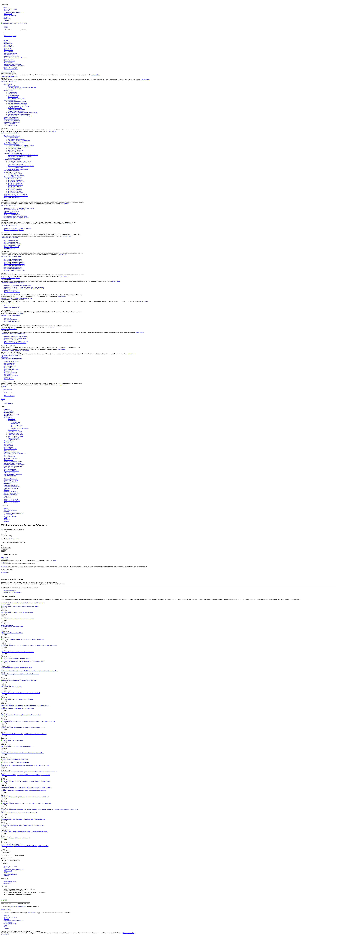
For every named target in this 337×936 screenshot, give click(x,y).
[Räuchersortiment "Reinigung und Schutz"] (13, 775)
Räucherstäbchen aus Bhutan (12, 170)
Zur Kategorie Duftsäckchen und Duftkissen (13, 333)
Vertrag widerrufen (6, 909)
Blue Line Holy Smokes (14, 148)
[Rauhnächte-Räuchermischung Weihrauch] (13, 797)
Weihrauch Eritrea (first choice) (28, 680)
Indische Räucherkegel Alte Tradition (14, 209)
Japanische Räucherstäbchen (12, 136)
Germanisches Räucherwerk (12, 120)
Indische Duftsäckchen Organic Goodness (16, 341)
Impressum (7, 18)
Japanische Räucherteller (11, 290)
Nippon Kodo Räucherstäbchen (16, 139)
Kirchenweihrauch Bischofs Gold (30, 693)
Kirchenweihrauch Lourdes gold (29, 606)
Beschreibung (4, 557)
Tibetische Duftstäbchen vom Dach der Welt (20, 161)
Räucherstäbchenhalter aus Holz (13, 259)
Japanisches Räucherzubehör (12, 307)
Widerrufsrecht (8, 14)
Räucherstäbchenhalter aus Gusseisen (14, 265)
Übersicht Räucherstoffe (11, 480)
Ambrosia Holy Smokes (14, 151)
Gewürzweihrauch (18, 740)
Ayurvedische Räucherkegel (12, 211)
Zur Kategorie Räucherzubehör (9, 303)
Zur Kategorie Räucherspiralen (9, 225)
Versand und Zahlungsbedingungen (14, 12)
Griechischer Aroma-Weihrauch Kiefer (34, 727)
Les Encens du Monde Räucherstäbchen (19, 140)
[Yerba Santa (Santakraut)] (8, 838)
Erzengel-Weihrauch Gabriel (26, 708)
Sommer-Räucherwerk (10, 125)
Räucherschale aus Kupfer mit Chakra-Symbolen (43, 771)
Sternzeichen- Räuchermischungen (17, 104)
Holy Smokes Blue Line (14, 178)
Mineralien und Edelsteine (11, 471)
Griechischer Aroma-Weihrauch (16, 98)
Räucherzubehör (8, 455)
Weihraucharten (8, 90)
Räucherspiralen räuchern (11, 375)
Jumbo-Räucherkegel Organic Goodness (15, 216)
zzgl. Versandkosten (13, 539)
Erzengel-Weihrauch (13, 95)
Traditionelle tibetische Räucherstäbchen (19, 163)
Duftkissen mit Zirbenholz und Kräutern (15, 343)
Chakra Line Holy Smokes (15, 158)
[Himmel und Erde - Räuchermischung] (12, 819)
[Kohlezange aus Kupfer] (8, 762)
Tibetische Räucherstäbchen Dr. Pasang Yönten (21, 166)
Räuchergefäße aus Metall (11, 247)
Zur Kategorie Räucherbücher (9, 329)
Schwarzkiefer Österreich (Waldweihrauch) (38, 781)
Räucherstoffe (8, 84)
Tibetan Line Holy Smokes (15, 164)
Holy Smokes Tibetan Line (15, 185)
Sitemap (6, 20)
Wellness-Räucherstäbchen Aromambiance (16, 196)
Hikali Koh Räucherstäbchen (16, 142)
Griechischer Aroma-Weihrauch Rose (33, 639)
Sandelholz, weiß (17, 686)
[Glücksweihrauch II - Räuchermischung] (13, 734)
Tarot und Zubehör (9, 472)
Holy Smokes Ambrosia (14, 186)
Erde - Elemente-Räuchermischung (31, 715)
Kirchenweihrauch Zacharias (26, 746)
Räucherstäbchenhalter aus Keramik (14, 262)
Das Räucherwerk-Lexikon (11, 414)
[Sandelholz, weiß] (6, 686)
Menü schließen (8, 403)
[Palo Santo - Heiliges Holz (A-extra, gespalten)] (15, 721)
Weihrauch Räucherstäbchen (12, 501)
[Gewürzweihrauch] (7, 740)
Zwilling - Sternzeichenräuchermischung (36, 831)
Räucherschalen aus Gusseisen (12, 243)
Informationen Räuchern (11, 482)
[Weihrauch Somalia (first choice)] (11, 674)
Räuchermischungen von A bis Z (17, 101)
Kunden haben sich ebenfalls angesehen (34, 603)
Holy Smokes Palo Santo (15, 188)
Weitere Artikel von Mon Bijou (12, 592)
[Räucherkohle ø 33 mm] (5, 633)
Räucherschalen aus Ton (11, 240)
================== (11, 477)
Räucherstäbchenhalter (10, 449)
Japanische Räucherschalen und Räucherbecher (17, 285)
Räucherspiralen (8, 374)
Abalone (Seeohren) (9, 248)
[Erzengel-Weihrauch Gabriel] (9, 708)
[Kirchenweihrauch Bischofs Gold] (11, 693)
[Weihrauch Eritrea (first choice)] (10, 680)
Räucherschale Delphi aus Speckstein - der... (45, 671)
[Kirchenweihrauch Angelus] (9, 612)
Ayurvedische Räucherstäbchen (13, 153)
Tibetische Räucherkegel (11, 213)
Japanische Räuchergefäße (11, 452)
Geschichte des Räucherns (11, 361)
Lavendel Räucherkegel (10, 494)
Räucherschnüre (8, 445)
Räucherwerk (8, 417)
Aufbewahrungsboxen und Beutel (13, 466)
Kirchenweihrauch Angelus (25, 612)
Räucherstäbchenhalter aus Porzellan (14, 264)
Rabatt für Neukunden (10, 9)
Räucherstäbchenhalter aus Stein (13, 260)
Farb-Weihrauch (12, 93)
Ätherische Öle (8, 377)
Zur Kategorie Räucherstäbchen (9, 133)
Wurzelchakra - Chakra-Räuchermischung (37, 765)
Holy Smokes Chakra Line (15, 180)
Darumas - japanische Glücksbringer (14, 464)
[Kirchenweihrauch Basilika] (9, 699)
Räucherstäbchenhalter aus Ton (13, 267)
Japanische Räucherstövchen (12, 292)
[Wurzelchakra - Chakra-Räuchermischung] (13, 765)
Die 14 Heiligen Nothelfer (15, 108)
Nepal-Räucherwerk (9, 123)
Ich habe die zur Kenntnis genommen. (21, 906)
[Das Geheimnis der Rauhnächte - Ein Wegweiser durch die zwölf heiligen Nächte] (26, 809)
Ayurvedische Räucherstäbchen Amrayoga (19, 156)
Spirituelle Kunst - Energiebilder (13, 474)
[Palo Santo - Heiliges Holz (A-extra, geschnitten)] (15, 645)
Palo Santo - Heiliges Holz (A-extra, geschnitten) (43, 645)
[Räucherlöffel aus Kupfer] (7, 759)
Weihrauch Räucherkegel (11, 502)
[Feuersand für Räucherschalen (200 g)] (12, 661)
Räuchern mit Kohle (9, 363)
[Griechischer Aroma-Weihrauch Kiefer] (12, 727)
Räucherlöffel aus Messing (24, 667)
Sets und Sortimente (9, 456)
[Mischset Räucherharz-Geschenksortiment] (13, 705)
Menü (5, 26)
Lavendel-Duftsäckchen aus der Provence (15, 338)
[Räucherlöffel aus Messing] (9, 667)
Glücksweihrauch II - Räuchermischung (36, 734)
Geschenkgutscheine (10, 475)
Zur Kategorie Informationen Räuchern (11, 358)
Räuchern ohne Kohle (10, 366)
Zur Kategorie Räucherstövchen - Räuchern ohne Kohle (16, 298)
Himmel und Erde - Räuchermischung (34, 819)
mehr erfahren (96, 75)
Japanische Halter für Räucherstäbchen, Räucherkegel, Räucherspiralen (24, 287)
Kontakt (6, 10)
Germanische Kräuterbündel (12, 122)
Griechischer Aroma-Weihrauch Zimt (33, 753)
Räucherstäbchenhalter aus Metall (13, 268)
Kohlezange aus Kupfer (22, 762)
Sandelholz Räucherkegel (11, 488)
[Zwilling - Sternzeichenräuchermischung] (13, 831)
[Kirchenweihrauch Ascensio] (9, 619)
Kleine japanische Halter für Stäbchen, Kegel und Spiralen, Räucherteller (24, 289)
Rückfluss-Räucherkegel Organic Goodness (16, 217)
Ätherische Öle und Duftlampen (13, 461)
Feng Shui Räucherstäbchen (12, 172)
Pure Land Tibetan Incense (15, 167)
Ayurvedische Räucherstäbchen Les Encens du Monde (23, 155)
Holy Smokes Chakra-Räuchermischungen (19, 116)
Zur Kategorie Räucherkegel (8, 205)
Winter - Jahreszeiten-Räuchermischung (35, 790)
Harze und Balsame (13, 86)
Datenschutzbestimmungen (17, 906)
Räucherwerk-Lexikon (10, 874)
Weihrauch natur (12, 92)
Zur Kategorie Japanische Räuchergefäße (12, 282)
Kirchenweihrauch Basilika (25, 699)
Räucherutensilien (9, 306)
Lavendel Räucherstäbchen (11, 493)
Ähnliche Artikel (5, 603)
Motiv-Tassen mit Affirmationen (13, 468)
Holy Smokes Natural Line (15, 183)
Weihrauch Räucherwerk (11, 499)
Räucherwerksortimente (10, 319)
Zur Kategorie (8, 72)
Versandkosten (31, 912)
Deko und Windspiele (10, 469)
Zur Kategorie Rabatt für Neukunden (11, 355)
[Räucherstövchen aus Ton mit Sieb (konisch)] (14, 787)
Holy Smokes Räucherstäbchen (13, 177)
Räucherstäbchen (9, 368)
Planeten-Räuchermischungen (16, 111)
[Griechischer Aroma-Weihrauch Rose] (12, 639)
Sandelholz (7, 483)
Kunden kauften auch (16, 603)
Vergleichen (4, 549)
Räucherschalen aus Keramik (12, 245)
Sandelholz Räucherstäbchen (12, 486)
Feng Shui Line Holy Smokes (16, 175)
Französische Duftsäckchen (11, 340)
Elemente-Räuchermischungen (16, 109)
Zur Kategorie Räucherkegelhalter (10, 278)
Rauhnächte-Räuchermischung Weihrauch (37, 797)
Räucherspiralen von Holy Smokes (14, 230)
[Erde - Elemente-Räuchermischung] (11, 715)
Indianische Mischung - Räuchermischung (37, 846)
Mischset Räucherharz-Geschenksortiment (37, 705)
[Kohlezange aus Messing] (8, 658)
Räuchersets (7, 318)
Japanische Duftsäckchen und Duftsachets (15, 336)
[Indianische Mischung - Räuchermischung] (13, 846)
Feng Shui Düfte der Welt (15, 174)
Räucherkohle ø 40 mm (16, 626)
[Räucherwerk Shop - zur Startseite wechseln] (14, 23)
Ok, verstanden (5, 934)
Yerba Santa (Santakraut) (23, 838)
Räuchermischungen (10, 100)
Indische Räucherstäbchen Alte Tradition (19, 147)
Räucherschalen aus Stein (11, 242)
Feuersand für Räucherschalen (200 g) (34, 661)
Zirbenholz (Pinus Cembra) (11, 458)
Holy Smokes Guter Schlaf (15, 192)
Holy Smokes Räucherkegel (12, 214)
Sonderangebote (8, 496)
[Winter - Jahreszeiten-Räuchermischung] (12, 790)
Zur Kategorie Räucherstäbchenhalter (11, 256)
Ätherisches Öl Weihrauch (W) (28, 813)
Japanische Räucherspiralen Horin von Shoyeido (17, 228)
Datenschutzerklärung (10, 15)
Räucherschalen (8, 447)
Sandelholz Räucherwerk (11, 485)
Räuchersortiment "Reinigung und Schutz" (38, 775)
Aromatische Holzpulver (14, 89)
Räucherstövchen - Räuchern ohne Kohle (15, 453)
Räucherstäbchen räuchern (11, 369)
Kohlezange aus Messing (23, 658)
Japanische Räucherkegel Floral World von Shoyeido (19, 208)
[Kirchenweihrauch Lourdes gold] (10, 606)
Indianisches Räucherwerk (11, 119)
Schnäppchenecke (9, 412)
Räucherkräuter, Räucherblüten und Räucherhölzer (22, 87)
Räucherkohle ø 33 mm (16, 633)
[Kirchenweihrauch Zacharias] (9, 746)
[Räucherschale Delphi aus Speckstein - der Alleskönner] (17, 671)
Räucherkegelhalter (9, 450)
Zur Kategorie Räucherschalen (9, 237)
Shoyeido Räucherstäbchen (15, 137)
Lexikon (6, 7)
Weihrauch (7, 497)
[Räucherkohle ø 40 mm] (5, 626)
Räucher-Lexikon (9, 379)
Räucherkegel (8, 371)
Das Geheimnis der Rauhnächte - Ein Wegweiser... (65, 809)
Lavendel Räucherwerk (10, 491)
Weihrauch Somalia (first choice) (30, 674)
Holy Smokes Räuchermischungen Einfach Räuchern (22, 112)
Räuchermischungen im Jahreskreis (17, 103)
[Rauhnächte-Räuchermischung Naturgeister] (14, 803)
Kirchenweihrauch (13, 97)
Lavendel (6, 490)
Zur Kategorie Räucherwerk (8, 81)
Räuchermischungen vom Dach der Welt (19, 106)
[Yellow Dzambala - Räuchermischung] (12, 825)
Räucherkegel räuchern (10, 372)
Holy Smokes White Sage (15, 189)
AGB (5, 17)
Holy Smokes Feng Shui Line (16, 181)
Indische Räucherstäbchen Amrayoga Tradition (21, 145)
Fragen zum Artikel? (10, 590)
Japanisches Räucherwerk (11, 117)
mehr (54, 560)
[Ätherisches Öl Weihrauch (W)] (10, 813)
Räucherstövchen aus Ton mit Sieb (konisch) (39, 787)
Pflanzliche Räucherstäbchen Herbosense (15, 194)
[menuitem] (168, 12)
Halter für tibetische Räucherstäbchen (18, 169)
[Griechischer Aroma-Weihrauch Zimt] (12, 753)
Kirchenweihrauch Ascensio (26, 619)
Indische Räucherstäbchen (11, 144)
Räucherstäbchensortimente (11, 197)
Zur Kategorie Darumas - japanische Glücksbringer (15, 350)
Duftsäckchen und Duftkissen (12, 463)
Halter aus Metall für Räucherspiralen (14, 270)
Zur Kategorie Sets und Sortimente (10, 315)
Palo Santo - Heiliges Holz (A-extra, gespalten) (42, 721)
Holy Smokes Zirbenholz (15, 191)
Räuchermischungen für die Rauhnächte (19, 114)
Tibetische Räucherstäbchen (12, 159)
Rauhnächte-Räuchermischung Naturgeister (39, 803)
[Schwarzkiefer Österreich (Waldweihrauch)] (13, 781)
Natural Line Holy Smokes (15, 150)
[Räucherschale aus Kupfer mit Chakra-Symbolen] (15, 771)
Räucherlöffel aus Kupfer (21, 759)
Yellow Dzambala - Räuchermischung (33, 825)
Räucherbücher (8, 460)
